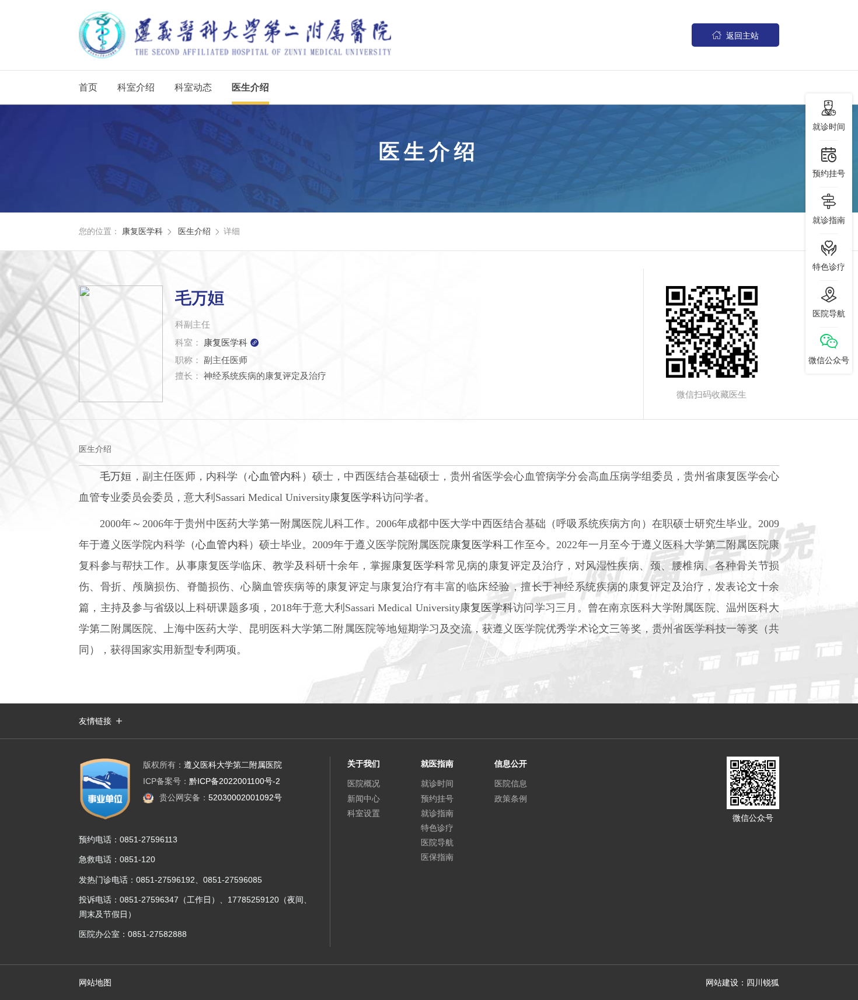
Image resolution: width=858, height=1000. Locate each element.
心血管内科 (275, 476)
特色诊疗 (437, 827)
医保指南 (437, 857)
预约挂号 (437, 798)
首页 (88, 87)
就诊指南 (437, 813)
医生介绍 (250, 87)
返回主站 (735, 35)
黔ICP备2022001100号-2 (211, 781)
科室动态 (193, 87)
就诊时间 (437, 783)
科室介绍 (136, 87)
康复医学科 (142, 231)
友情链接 (95, 721)
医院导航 (437, 842)
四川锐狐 (763, 982)
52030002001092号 (220, 797)
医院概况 (363, 783)
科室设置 (363, 813)
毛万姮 (116, 476)
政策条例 (510, 798)
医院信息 (510, 783)
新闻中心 (363, 798)
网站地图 (95, 982)
